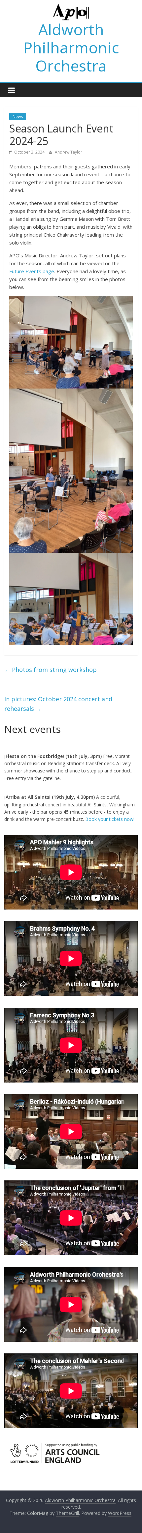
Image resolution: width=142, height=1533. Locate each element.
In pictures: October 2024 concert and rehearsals (58, 703)
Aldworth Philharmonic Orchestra (71, 47)
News (18, 116)
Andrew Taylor (68, 152)
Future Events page (31, 271)
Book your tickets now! (109, 819)
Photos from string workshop (50, 670)
